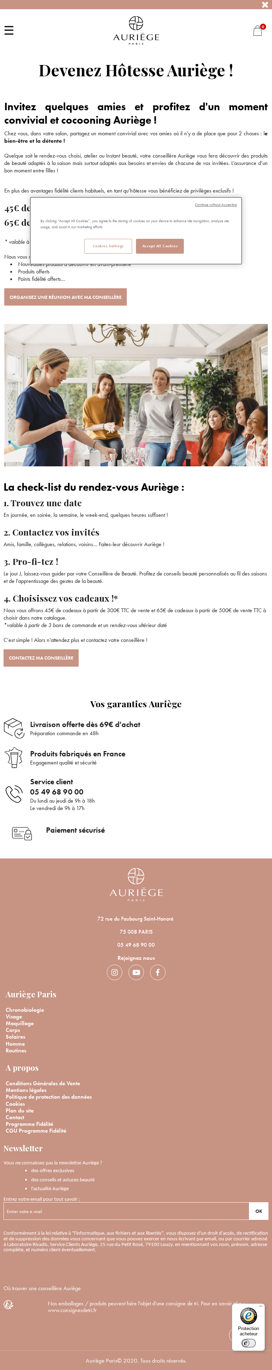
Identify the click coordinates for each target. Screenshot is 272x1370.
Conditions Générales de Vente (43, 1083)
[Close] (264, 4)
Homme (15, 1043)
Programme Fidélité (29, 1124)
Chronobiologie (25, 1010)
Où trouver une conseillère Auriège (42, 1288)
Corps (13, 1030)
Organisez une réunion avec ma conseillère (65, 297)
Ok (258, 1211)
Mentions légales (26, 1090)
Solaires (15, 1036)
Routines (16, 1050)
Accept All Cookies (159, 245)
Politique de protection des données (49, 1096)
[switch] (249, 1343)
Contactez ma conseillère (41, 658)
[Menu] (260, 1308)
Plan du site (20, 1110)
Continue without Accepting (216, 204)
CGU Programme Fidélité (36, 1130)
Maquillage (20, 1023)
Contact (15, 1117)
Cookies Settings (108, 245)
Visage (14, 1016)
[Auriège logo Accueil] (136, 29)
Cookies (15, 1104)
